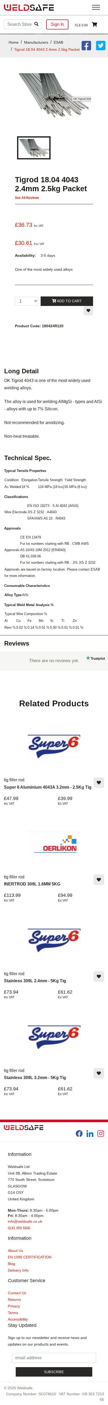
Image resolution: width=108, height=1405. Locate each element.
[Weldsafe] (29, 7)
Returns (14, 1299)
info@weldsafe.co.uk (25, 1221)
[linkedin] (90, 1133)
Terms (13, 1313)
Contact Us (17, 1293)
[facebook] (79, 1133)
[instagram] (100, 1133)
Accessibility (18, 1319)
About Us (15, 1250)
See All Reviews (27, 198)
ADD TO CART (69, 301)
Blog (11, 1264)
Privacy (14, 1306)
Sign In (57, 24)
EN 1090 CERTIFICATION (29, 1257)
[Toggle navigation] (96, 7)
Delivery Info (18, 1270)
